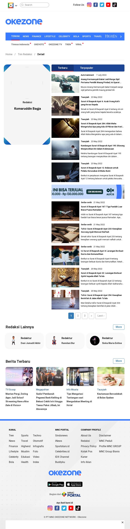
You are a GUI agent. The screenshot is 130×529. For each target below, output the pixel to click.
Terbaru (62, 67)
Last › (101, 315)
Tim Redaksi (26, 54)
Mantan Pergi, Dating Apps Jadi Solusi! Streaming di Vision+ (17, 400)
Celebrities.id (62, 451)
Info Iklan (86, 462)
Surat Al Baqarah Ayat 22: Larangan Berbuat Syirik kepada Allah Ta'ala (101, 274)
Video (36, 456)
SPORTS (86, 36)
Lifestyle (13, 451)
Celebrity (14, 456)
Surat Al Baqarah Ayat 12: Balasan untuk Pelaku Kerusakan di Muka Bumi (99, 169)
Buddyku (60, 462)
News (12, 440)
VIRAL (79, 44)
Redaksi (85, 440)
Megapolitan (42, 389)
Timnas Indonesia (20, 44)
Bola (11, 462)
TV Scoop (11, 389)
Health (24, 462)
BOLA (76, 36)
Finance (13, 446)
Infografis (38, 446)
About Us (86, 435)
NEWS (26, 36)
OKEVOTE (39, 44)
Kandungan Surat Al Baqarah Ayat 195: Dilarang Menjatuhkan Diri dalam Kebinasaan (102, 147)
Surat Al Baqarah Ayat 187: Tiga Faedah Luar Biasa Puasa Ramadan (101, 208)
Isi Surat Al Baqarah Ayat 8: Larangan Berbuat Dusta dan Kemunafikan (102, 252)
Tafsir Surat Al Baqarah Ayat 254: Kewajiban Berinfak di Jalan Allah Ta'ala (101, 297)
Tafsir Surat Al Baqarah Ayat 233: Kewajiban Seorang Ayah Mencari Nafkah (101, 230)
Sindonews (61, 435)
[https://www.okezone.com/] (26, 21)
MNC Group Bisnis (109, 451)
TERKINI (15, 36)
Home (11, 54)
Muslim (25, 451)
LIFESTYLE (49, 36)
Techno (37, 435)
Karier (84, 456)
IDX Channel (62, 456)
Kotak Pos (86, 451)
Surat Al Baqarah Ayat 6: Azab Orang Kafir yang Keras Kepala (100, 103)
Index (36, 462)
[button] (120, 36)
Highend (25, 446)
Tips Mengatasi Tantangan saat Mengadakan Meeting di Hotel (79, 400)
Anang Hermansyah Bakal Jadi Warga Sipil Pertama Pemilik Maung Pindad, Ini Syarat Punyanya (100, 81)
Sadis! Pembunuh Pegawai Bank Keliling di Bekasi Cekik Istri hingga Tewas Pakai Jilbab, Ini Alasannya (49, 401)
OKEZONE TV (55, 44)
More (119, 326)
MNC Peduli (105, 440)
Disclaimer (105, 435)
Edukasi (25, 456)
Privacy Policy (89, 446)
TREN (68, 44)
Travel (24, 440)
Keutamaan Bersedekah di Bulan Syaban (109, 396)
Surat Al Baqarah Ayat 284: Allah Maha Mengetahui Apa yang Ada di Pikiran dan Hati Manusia (101, 125)
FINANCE (36, 36)
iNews (58, 440)
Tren (11, 435)
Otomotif (38, 440)
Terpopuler (86, 67)
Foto (35, 451)
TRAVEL (98, 36)
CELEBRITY (64, 36)
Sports (24, 435)
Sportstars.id (62, 446)
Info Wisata (72, 389)
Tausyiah (102, 389)
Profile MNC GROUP (110, 446)
